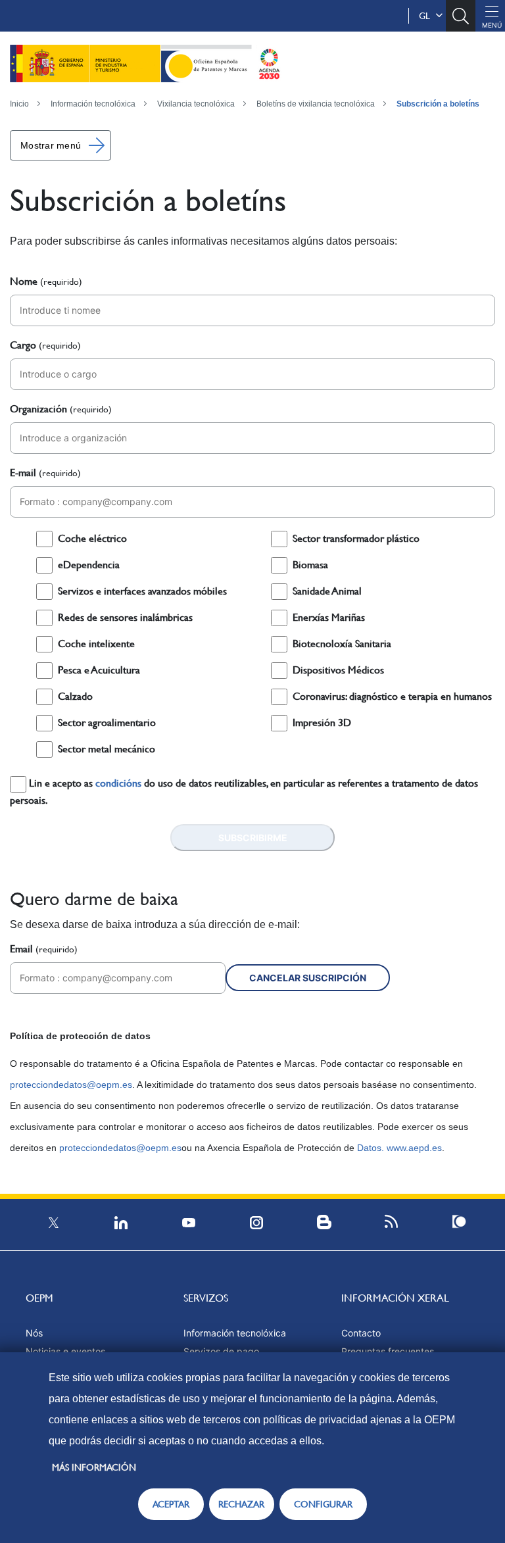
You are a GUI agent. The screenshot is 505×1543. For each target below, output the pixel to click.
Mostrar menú (50, 145)
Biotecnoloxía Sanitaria (342, 643)
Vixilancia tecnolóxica (196, 104)
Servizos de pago (221, 1351)
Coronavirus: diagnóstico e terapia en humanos (392, 696)
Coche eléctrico (92, 538)
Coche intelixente (96, 643)
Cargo (45, 345)
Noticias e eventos (65, 1351)
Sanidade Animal (327, 591)
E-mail (45, 472)
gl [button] (427, 16)
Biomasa (310, 564)
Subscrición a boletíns (438, 104)
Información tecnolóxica (93, 104)
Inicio (19, 104)
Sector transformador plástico (356, 538)
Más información (94, 1467)
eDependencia (89, 564)
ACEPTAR (171, 1504)
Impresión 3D (322, 722)
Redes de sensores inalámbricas (125, 617)
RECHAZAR (241, 1504)
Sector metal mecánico (106, 749)
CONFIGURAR (323, 1504)
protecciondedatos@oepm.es (71, 1084)
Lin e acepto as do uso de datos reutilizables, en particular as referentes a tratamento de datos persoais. (244, 791)
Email (44, 949)
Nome (46, 281)
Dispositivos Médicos (338, 670)
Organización (61, 409)
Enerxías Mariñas (329, 617)
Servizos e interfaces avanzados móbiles (142, 591)
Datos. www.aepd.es (398, 1147)
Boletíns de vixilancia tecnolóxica (315, 104)
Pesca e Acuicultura (99, 670)
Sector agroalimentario (107, 722)
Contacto (361, 1332)
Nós (34, 1332)
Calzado (75, 696)
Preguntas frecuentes (387, 1351)
